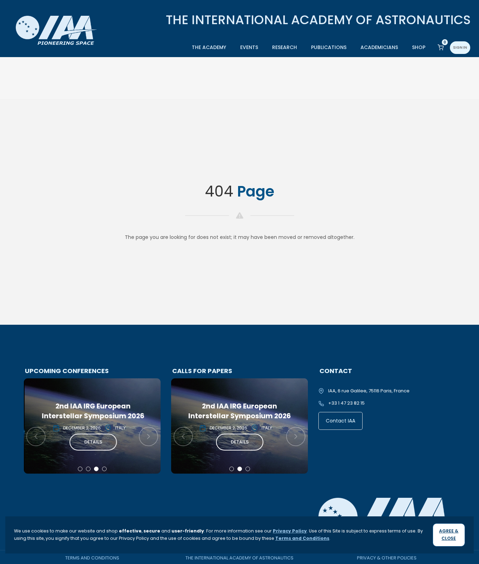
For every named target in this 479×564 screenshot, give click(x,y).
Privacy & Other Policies (387, 558)
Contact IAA (340, 420)
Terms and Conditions (92, 558)
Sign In (460, 47)
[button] (80, 469)
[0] (441, 47)
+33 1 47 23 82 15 (346, 403)
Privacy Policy (290, 531)
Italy (119, 428)
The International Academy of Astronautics (239, 558)
